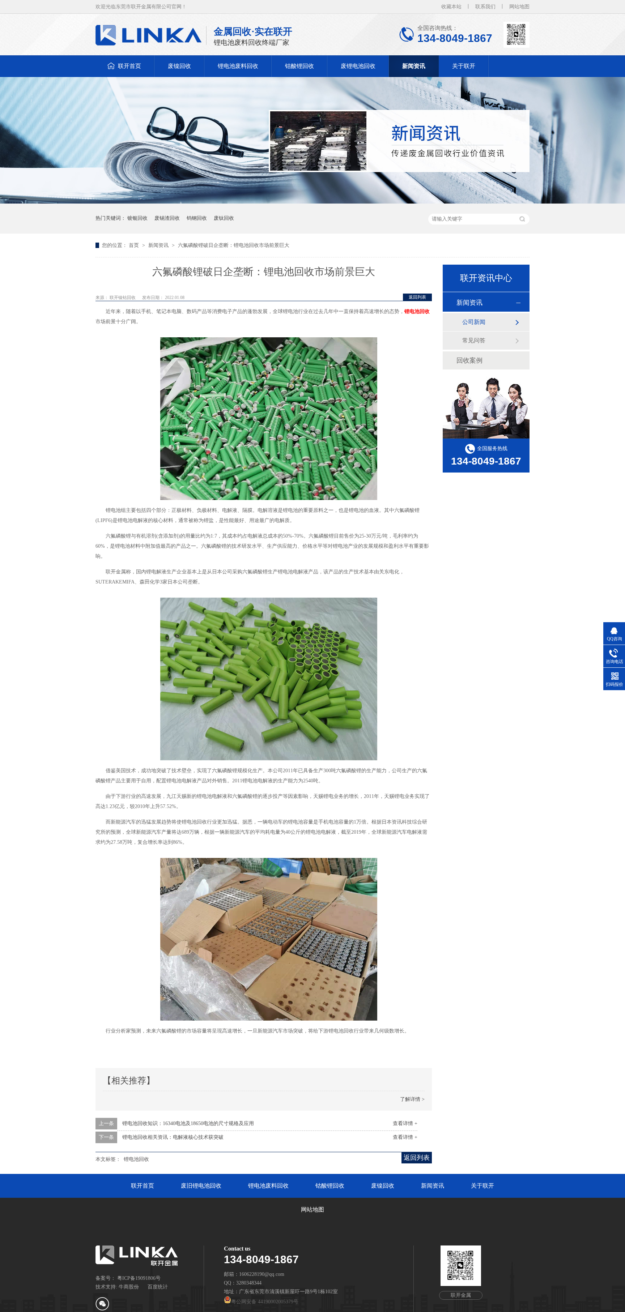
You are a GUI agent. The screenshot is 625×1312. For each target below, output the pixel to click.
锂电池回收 (417, 311)
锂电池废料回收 (238, 66)
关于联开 (463, 66)
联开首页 (129, 66)
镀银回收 (137, 218)
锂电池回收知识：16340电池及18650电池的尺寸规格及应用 (188, 1123)
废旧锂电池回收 (201, 1186)
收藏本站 (451, 6)
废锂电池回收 (358, 66)
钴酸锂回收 (299, 66)
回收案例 (469, 360)
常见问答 (473, 340)
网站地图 (519, 6)
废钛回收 (224, 218)
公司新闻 (473, 322)
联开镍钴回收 (123, 297)
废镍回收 (179, 66)
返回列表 (417, 297)
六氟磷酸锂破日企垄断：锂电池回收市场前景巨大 (233, 245)
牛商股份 (129, 1287)
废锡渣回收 (167, 218)
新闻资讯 (413, 66)
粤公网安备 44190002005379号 (264, 1301)
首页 (134, 245)
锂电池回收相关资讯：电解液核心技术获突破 (173, 1137)
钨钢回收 (197, 218)
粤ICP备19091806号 (139, 1278)
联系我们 (485, 6)
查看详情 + (405, 1123)
